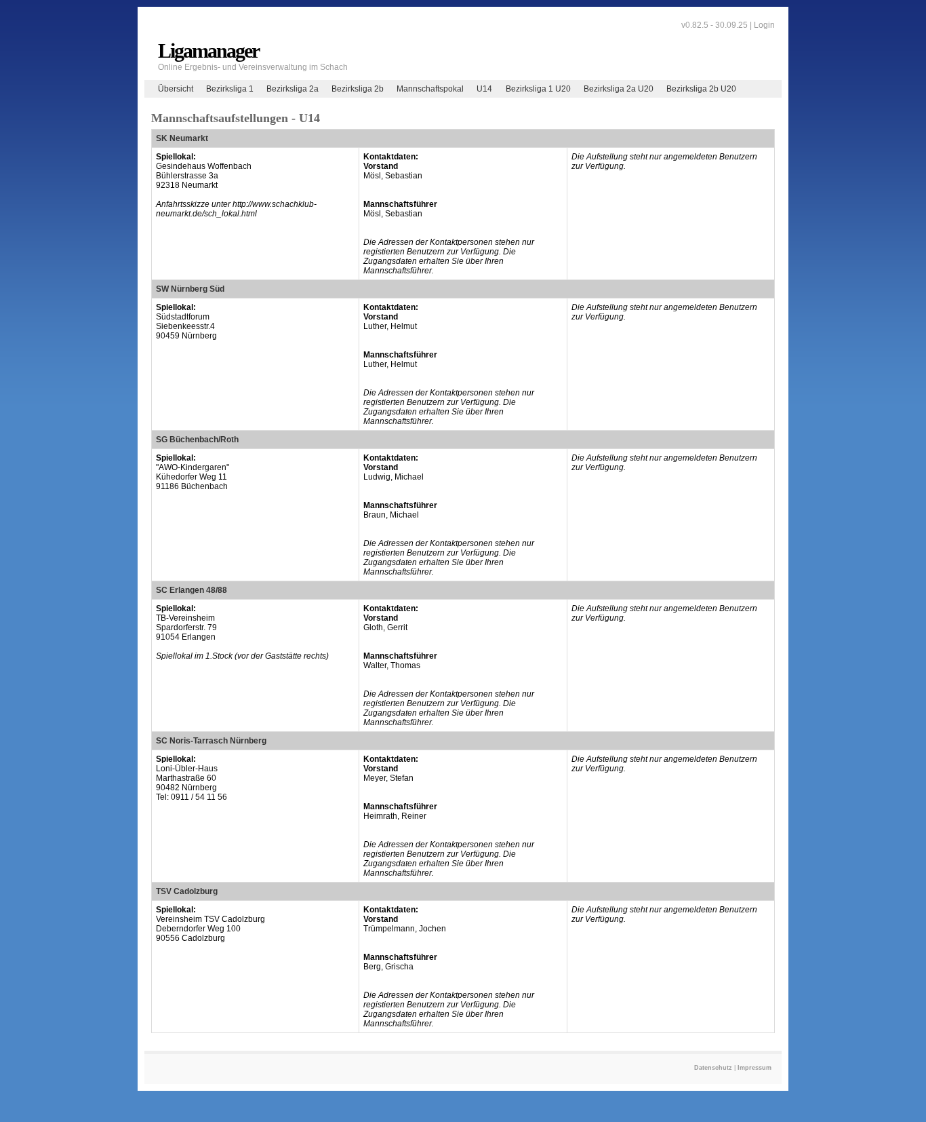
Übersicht (175, 89)
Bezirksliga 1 (230, 89)
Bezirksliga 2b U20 (701, 89)
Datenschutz (713, 1067)
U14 (484, 89)
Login (764, 25)
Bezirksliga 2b (357, 89)
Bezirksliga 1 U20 (538, 89)
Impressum (754, 1067)
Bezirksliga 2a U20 (618, 89)
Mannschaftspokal (430, 89)
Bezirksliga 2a (292, 89)
